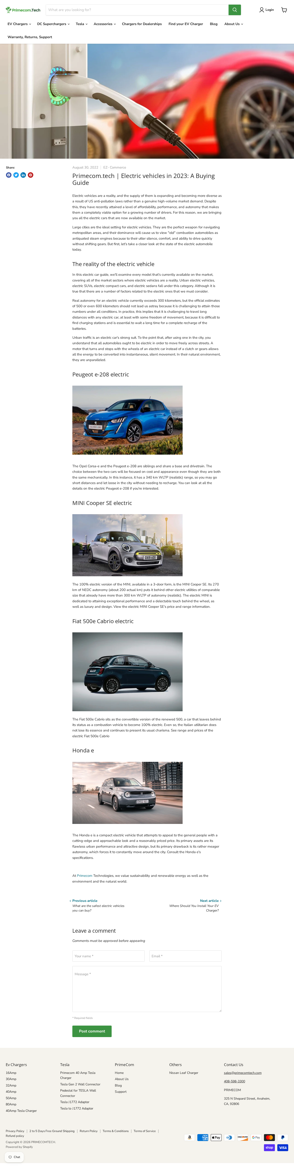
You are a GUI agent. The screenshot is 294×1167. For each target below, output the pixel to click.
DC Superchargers (52, 24)
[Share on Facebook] (8, 175)
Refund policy (15, 1136)
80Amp (11, 1104)
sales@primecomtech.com (243, 1073)
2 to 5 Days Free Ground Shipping (52, 1131)
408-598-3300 (234, 1081)
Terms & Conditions (116, 1131)
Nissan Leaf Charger (183, 1073)
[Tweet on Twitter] (16, 175)
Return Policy (89, 1131)
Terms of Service (145, 1131)
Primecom (85, 875)
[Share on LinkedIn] (23, 175)
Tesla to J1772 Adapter (76, 1108)
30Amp (11, 1079)
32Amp (11, 1085)
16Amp (11, 1073)
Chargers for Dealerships (142, 24)
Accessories (103, 24)
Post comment (92, 1031)
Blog (214, 24)
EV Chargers (18, 24)
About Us (232, 24)
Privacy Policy (15, 1131)
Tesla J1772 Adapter (74, 1102)
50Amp (11, 1098)
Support (121, 1092)
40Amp (11, 1092)
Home (119, 1073)
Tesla (80, 24)
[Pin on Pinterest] (30, 175)
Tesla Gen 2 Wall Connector (80, 1084)
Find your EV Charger (186, 24)
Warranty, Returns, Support (30, 37)
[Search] (235, 10)
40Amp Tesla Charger (21, 1111)
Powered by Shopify (19, 1147)
